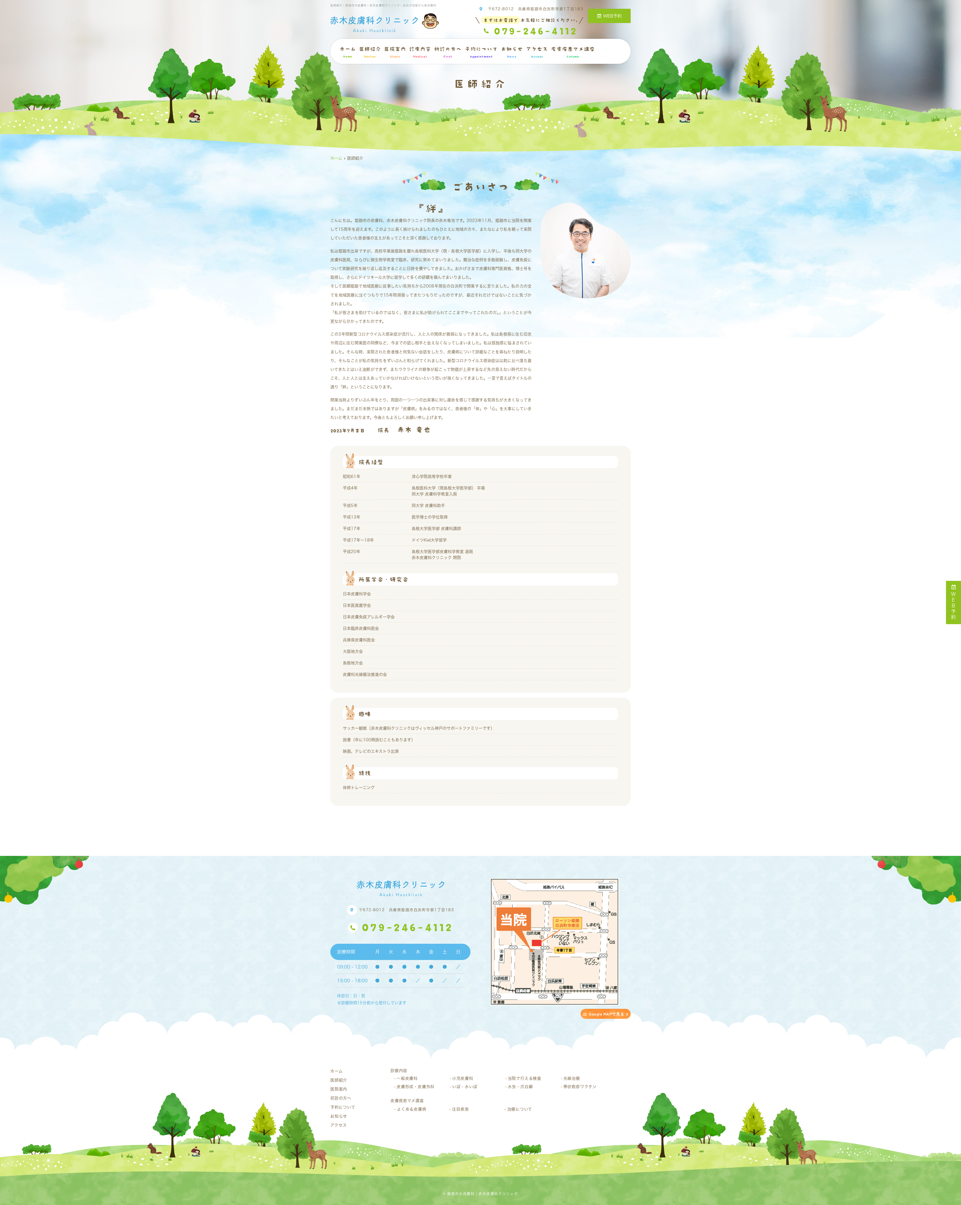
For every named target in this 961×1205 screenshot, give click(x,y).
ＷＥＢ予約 (953, 606)
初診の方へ (447, 52)
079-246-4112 (407, 927)
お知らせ (512, 52)
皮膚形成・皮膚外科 (415, 1087)
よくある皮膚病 (411, 1109)
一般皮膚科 (407, 1078)
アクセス (537, 52)
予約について (481, 52)
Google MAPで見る (606, 1014)
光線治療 (571, 1078)
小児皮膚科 (462, 1078)
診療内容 (420, 52)
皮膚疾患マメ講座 (573, 52)
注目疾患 (460, 1109)
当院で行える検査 (524, 1078)
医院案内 (395, 52)
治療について (519, 1109)
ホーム (347, 52)
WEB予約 (612, 16)
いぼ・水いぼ (464, 1087)
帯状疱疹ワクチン (580, 1087)
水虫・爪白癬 (520, 1087)
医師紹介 (370, 52)
